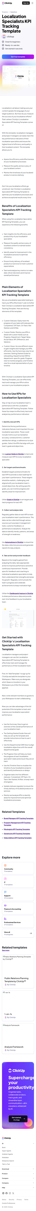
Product (5, 1173)
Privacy (19, 1199)
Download (5, 1169)
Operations (13, 12)
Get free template (18, 57)
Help (3, 1187)
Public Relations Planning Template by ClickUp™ (16, 979)
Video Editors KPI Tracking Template (18, 838)
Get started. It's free (17, 1118)
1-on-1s (8, 1014)
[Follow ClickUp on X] (13, 1193)
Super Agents (6, 1151)
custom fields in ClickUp (14, 454)
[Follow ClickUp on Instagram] (10, 1193)
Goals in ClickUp (13, 499)
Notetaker (5, 1157)
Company (5, 1183)
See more (5, 950)
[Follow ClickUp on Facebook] (6, 1193)
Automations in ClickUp (14, 542)
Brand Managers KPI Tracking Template (19, 818)
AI (2, 1143)
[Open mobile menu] (32, 3)
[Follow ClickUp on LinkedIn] (3, 1193)
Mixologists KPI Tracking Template (17, 829)
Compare (5, 1178)
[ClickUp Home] (7, 3)
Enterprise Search (8, 1161)
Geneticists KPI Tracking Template (17, 833)
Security (11, 1199)
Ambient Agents (7, 1154)
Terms (26, 1199)
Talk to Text (6, 1164)
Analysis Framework (13, 1047)
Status (4, 1199)
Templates (5, 12)
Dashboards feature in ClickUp (21, 593)
